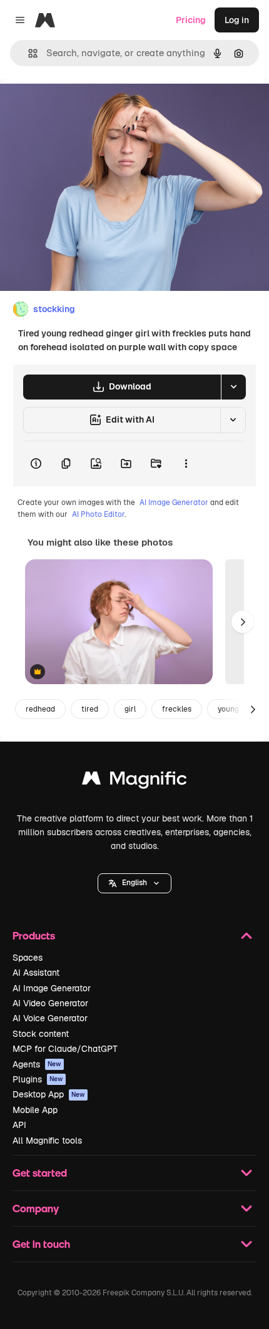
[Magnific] (134, 781)
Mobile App (35, 1110)
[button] (134, 883)
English (134, 883)
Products (34, 935)
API (19, 1124)
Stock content (41, 1033)
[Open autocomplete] (28, 53)
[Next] (242, 621)
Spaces (28, 957)
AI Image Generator (174, 503)
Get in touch (41, 1243)
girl (130, 709)
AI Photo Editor (98, 514)
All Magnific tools (47, 1140)
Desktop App (49, 1094)
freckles (176, 709)
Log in (237, 20)
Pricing (191, 20)
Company (36, 1208)
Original (80, 107)
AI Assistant (36, 972)
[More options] (185, 463)
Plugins (38, 1079)
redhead (40, 709)
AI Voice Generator (50, 1018)
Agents (37, 1064)
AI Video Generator (50, 1003)
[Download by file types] (233, 387)
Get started (40, 1172)
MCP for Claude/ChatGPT (65, 1048)
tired (89, 709)
